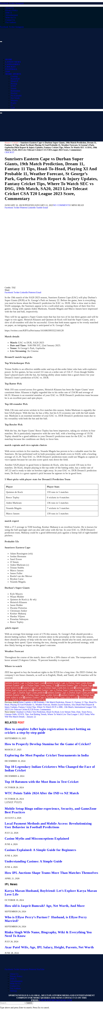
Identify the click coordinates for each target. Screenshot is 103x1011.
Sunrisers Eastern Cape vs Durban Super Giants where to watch (51, 697)
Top (7, 71)
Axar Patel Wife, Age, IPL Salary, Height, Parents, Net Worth (49, 947)
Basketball (15, 79)
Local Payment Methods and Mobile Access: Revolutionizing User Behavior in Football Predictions (48, 825)
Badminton (15, 91)
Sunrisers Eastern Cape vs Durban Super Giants (25, 683)
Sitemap (13, 991)
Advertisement (11, 15)
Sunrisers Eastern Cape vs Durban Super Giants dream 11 (70, 683)
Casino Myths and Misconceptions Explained (37, 838)
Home (8, 59)
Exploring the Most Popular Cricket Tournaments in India (47, 755)
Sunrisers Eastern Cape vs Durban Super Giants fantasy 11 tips (31, 685)
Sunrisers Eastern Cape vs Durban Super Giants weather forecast (32, 695)
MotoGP (14, 81)
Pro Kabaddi (16, 95)
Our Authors (10, 22)
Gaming (14, 76)
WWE (13, 86)
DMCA (8, 13)
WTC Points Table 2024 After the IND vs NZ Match (42, 793)
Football (11, 69)
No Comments (61, 205)
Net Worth (15, 98)
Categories (12, 64)
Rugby (13, 103)
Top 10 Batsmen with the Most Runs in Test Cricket (42, 781)
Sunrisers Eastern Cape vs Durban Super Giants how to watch (48, 688)
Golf (13, 108)
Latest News (13, 62)
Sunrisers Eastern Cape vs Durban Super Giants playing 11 (58, 690)
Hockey (14, 93)
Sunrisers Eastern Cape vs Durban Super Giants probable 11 (71, 692)
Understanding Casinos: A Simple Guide (33, 861)
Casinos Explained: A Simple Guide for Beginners (40, 850)
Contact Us (10, 20)
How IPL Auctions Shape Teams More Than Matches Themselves (51, 872)
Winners (14, 100)
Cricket (10, 67)
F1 (12, 105)
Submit (29, 1003)
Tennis (13, 88)
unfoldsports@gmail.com (55, 1000)
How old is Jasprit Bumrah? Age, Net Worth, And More (45, 906)
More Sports (13, 74)
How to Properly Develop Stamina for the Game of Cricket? (48, 744)
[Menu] (1, 41)
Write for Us (10, 17)
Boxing (14, 83)
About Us (9, 8)
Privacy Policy (11, 10)
